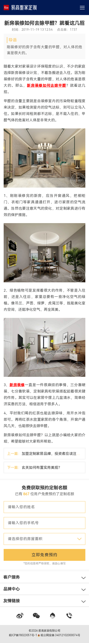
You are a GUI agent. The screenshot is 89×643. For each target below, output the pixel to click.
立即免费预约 (44, 554)
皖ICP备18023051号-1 (23, 635)
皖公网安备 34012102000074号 (60, 635)
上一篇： (46, 454)
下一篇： (34, 467)
